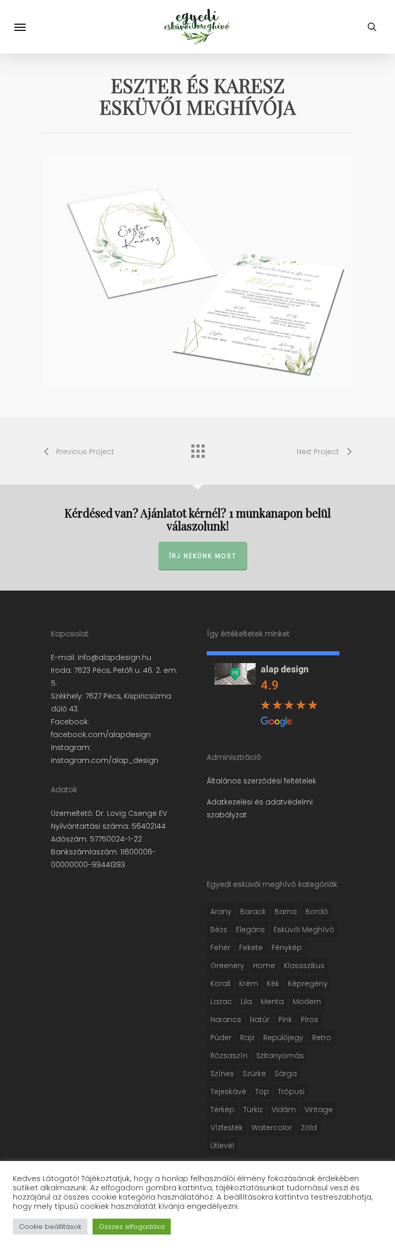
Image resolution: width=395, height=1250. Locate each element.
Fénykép (287, 947)
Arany (220, 911)
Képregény (308, 983)
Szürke (254, 1073)
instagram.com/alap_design (104, 760)
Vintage (318, 1109)
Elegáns (250, 929)
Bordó (317, 911)
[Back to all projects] (197, 448)
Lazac (221, 1001)
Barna (286, 911)
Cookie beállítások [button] (50, 1226)
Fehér (220, 947)
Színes (222, 1073)
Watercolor (272, 1127)
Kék (273, 983)
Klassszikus (304, 965)
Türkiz (253, 1109)
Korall (220, 983)
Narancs (225, 1019)
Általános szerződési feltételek (261, 781)
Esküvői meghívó (304, 929)
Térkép (222, 1109)
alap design (285, 669)
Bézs (218, 929)
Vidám (284, 1109)
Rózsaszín (228, 1055)
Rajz (247, 1037)
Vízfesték (226, 1127)
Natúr (260, 1019)
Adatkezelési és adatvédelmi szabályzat (260, 808)
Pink (285, 1019)
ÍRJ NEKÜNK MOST (203, 555)
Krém (248, 983)
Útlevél (222, 1145)
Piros (309, 1019)
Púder (220, 1037)
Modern (307, 1001)
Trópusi (291, 1091)
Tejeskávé (228, 1091)
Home (264, 965)
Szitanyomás (280, 1055)
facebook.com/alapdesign (101, 734)
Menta (272, 1001)
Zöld (309, 1127)
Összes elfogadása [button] (132, 1226)
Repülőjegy (283, 1037)
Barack (253, 911)
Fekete (251, 947)
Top (262, 1091)
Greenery (227, 965)
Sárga (286, 1073)
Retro (321, 1037)
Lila (246, 1001)
